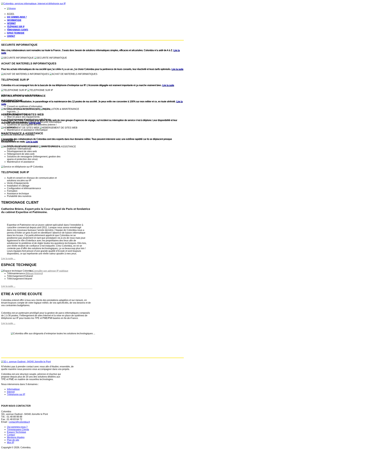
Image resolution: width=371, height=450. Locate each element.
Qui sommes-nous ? (17, 17)
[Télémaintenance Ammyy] (11, 8)
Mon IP (10, 442)
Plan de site (13, 440)
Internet (11, 23)
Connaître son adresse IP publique (50, 271)
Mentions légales (15, 437)
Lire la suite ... (8, 286)
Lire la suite (177, 69)
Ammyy (38, 273)
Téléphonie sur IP (15, 26)
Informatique (14, 20)
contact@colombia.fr (19, 422)
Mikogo (30, 273)
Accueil (10, 13)
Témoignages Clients (17, 29)
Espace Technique (15, 33)
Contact (11, 36)
